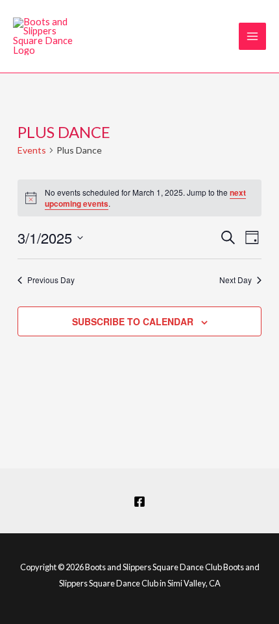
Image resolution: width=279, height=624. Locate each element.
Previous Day (51, 280)
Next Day (235, 280)
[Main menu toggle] (252, 36)
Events (32, 150)
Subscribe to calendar (132, 321)
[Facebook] (139, 501)
